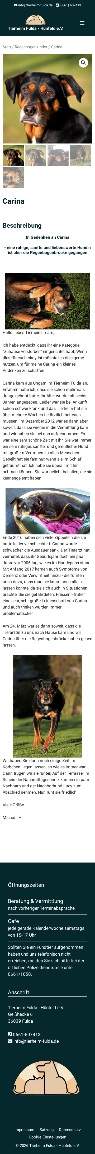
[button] (83, 63)
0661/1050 (19, 974)
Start (7, 47)
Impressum (24, 1129)
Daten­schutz (70, 1129)
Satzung (47, 1129)
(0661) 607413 (70, 5)
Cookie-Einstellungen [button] (47, 1137)
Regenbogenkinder (31, 47)
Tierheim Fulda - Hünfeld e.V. (36, 28)
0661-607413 (26, 1034)
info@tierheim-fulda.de (35, 5)
